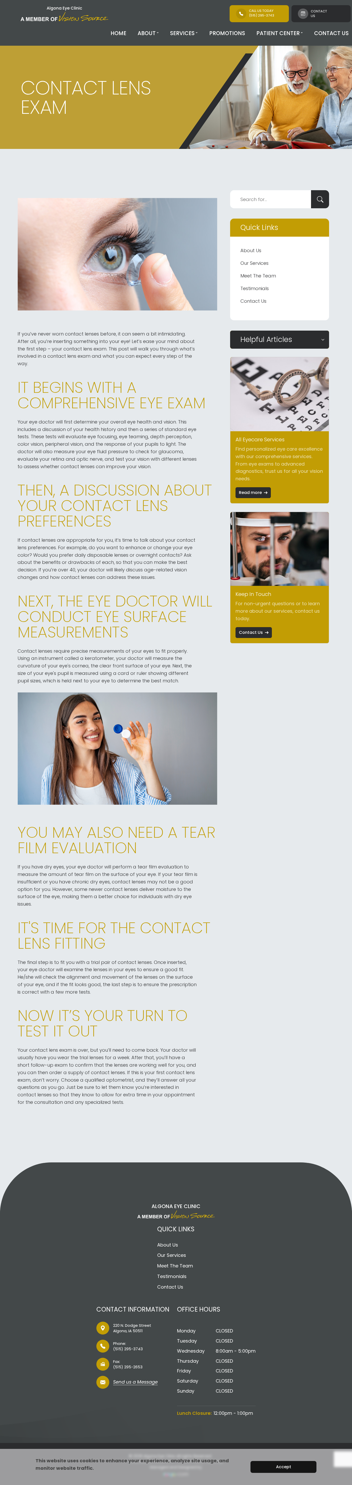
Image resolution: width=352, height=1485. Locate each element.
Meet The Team (258, 276)
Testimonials (254, 288)
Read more (250, 493)
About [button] (147, 33)
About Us (250, 250)
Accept (283, 1467)
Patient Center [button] (278, 33)
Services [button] (182, 33)
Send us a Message (135, 1382)
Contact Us (331, 33)
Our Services (254, 263)
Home (118, 33)
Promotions (227, 33)
